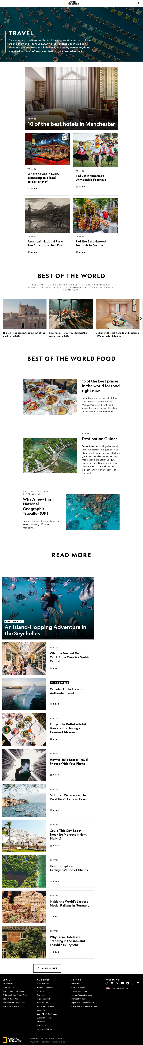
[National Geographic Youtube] (122, 983)
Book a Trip (41, 991)
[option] (25, 318)
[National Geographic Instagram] (106, 983)
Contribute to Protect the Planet (84, 1006)
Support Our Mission (45, 1018)
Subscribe (75, 983)
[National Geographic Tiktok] (132, 983)
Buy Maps (41, 995)
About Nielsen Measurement (14, 1002)
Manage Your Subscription (82, 995)
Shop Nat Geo (42, 1002)
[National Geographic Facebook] (112, 983)
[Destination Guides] (71, 455)
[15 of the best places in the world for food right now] (71, 396)
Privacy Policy (8, 987)
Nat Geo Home (43, 983)
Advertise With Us (44, 1029)
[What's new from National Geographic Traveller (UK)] (71, 512)
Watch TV (41, 1010)
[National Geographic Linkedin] (127, 983)
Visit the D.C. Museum (45, 1006)
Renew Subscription (79, 991)
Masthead (41, 1021)
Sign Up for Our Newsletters (83, 1002)
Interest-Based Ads (10, 999)
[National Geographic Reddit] (138, 983)
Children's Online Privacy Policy (15, 995)
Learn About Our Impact (47, 1014)
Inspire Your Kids (44, 999)
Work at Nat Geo (78, 999)
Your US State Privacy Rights (14, 991)
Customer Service (79, 987)
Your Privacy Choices (11, 1006)
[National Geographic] (71, 3)
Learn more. (71, 290)
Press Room (41, 1025)
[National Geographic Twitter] (117, 983)
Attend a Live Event (45, 987)
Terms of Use (8, 983)
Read (34, 188)
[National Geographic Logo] (12, 1041)
